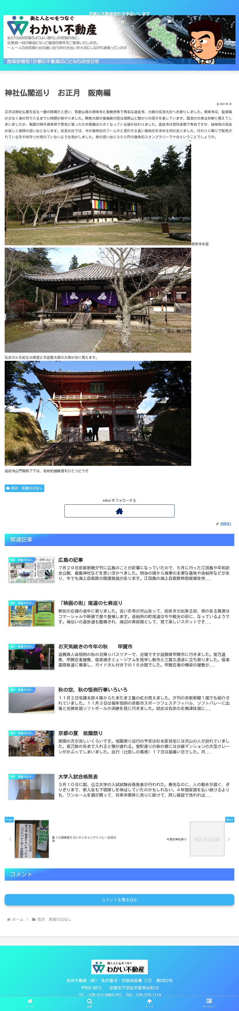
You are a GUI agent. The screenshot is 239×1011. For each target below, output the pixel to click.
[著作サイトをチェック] (119, 510)
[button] (221, 840)
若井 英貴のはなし (27, 488)
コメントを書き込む (119, 899)
